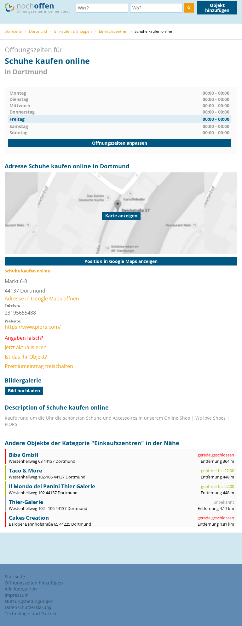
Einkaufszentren (113, 31)
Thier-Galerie (26, 502)
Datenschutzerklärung (28, 607)
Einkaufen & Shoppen (73, 31)
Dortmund (38, 31)
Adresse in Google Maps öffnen (42, 298)
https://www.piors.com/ (33, 326)
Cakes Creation (29, 517)
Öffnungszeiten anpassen (119, 143)
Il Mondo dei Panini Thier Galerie (52, 486)
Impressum (17, 595)
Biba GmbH (23, 454)
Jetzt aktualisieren (26, 347)
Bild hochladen (24, 391)
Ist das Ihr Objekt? (26, 356)
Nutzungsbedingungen (29, 601)
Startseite (13, 31)
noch (43, 7)
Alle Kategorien (21, 589)
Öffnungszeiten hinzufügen (34, 583)
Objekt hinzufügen (217, 7)
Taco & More (25, 470)
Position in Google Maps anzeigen (121, 261)
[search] (189, 8)
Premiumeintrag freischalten (39, 366)
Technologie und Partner (31, 614)
